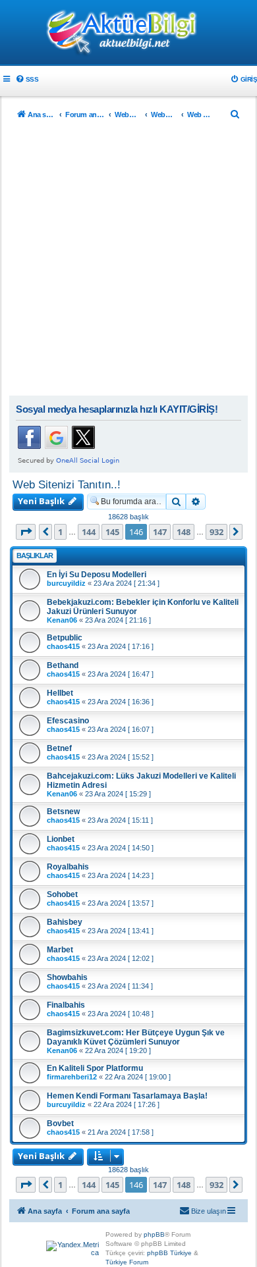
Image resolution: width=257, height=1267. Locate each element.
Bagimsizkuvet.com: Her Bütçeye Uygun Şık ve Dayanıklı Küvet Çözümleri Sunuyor (136, 1037)
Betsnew (63, 811)
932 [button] (216, 532)
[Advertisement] (128, 260)
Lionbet (60, 839)
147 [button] (160, 532)
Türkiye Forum (126, 1262)
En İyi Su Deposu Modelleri (96, 574)
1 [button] (60, 532)
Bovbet (60, 1123)
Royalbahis (68, 866)
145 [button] (112, 532)
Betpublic (64, 637)
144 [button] (89, 532)
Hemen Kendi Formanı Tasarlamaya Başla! (127, 1095)
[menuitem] (26, 79)
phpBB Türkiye (169, 1252)
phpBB (154, 1234)
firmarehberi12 (72, 1077)
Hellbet (60, 693)
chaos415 (63, 646)
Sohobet (62, 894)
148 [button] (183, 532)
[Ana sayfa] (128, 33)
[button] (26, 532)
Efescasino (68, 720)
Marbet (60, 949)
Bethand (62, 665)
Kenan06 (62, 620)
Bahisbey (64, 922)
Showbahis (67, 977)
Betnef (59, 748)
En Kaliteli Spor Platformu (95, 1068)
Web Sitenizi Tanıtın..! (67, 484)
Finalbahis (66, 1005)
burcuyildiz (66, 583)
